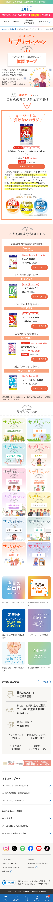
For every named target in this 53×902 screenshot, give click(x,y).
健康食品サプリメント (28, 21)
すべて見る (44, 682)
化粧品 (16, 22)
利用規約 (31, 859)
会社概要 (5, 871)
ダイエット (43, 22)
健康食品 (13, 29)
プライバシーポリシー (10, 868)
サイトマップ (7, 859)
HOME (4, 29)
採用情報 (31, 868)
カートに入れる (26, 166)
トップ (6, 22)
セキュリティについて (10, 863)
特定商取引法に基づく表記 (38, 863)
